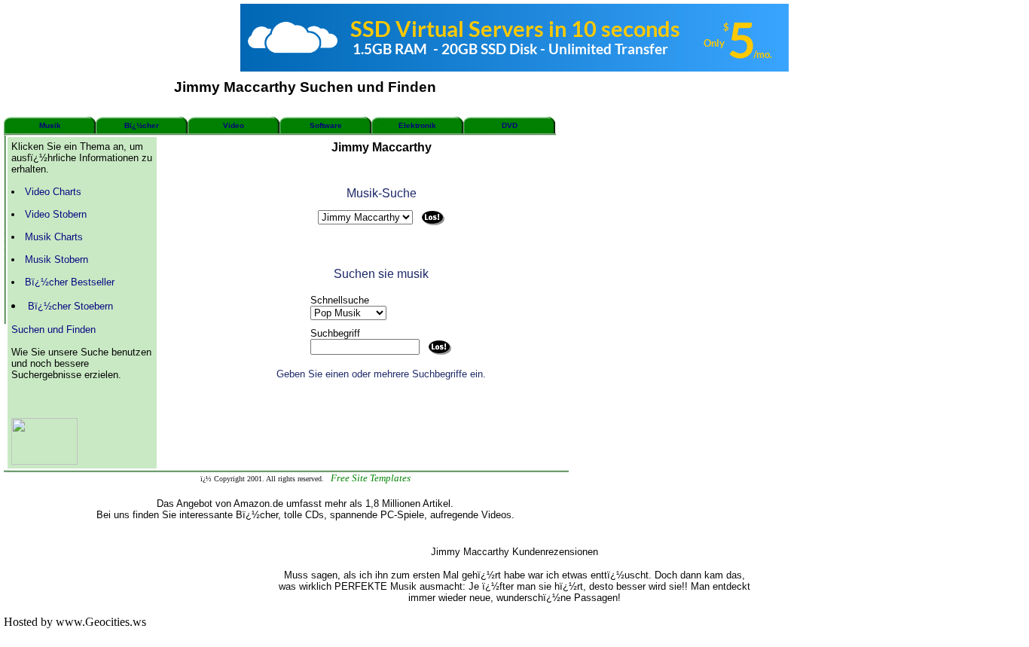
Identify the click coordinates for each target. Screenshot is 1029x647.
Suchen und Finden (53, 329)
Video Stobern (56, 214)
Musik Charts (54, 237)
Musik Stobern (56, 259)
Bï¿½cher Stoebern (70, 306)
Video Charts (53, 191)
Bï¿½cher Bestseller (70, 282)
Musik (50, 125)
